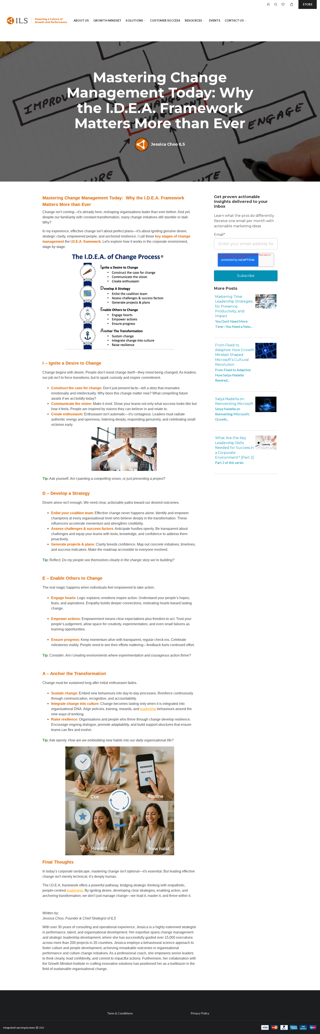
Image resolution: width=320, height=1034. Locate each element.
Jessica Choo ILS (168, 144)
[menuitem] (81, 20)
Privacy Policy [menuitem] (200, 1013)
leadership (148, 709)
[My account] (268, 4)
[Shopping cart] (291, 4)
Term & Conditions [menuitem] (120, 1013)
